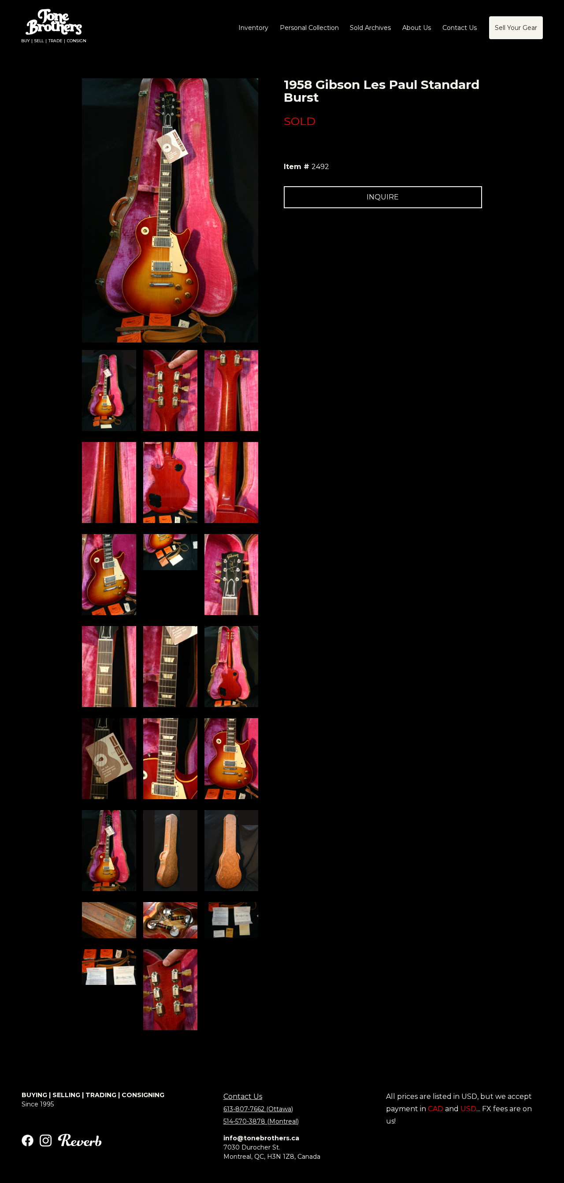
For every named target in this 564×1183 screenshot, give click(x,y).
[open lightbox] (109, 390)
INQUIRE (383, 197)
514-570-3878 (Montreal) (261, 1121)
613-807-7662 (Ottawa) (258, 1109)
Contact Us (242, 1096)
